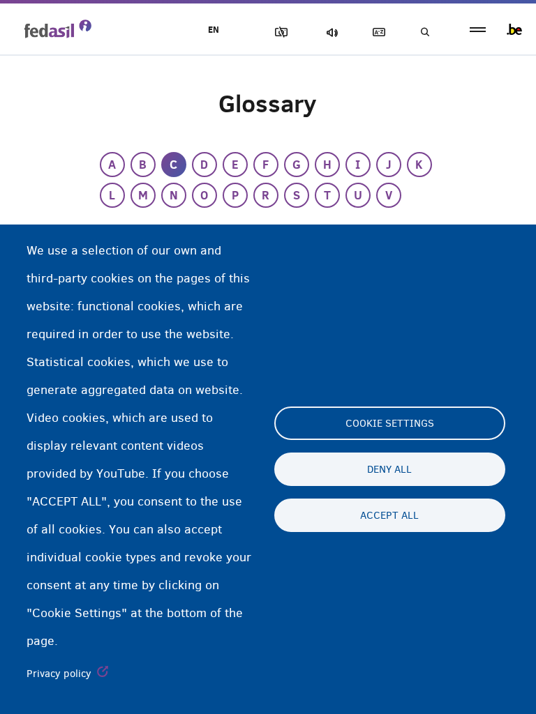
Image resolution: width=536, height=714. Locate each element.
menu (478, 29)
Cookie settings (389, 423)
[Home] (57, 29)
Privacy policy (59, 674)
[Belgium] (514, 29)
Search (424, 32)
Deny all (389, 469)
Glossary (376, 32)
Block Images (278, 32)
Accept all (389, 515)
